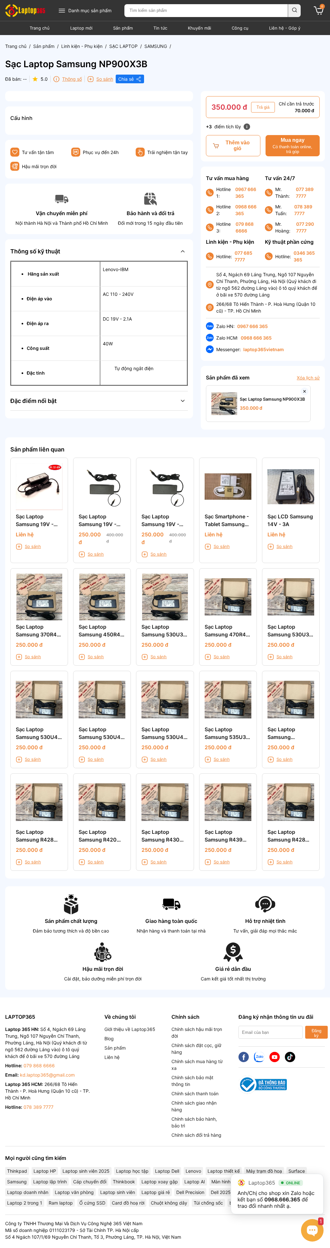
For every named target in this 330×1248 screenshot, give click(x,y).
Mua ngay (292, 145)
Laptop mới (81, 28)
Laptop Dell (167, 1171)
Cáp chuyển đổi (89, 1181)
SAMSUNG (155, 46)
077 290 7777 (305, 227)
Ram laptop (61, 1203)
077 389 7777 (305, 193)
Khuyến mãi (199, 28)
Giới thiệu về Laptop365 (129, 1029)
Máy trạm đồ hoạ (264, 1171)
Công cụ (240, 28)
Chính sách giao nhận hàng (194, 1106)
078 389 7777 (303, 210)
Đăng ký (316, 1033)
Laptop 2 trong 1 (24, 1203)
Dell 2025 (221, 1192)
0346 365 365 (304, 256)
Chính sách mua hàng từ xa (197, 1065)
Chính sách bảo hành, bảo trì (194, 1122)
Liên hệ (112, 1057)
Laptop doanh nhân (27, 1192)
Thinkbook (124, 1181)
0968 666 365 (246, 210)
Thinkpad (17, 1171)
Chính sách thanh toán (194, 1093)
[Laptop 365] (25, 10)
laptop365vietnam (263, 349)
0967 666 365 (245, 193)
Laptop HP (45, 1171)
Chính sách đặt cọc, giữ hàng (196, 1049)
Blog (109, 1038)
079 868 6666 (245, 227)
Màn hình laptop (228, 1181)
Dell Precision (190, 1192)
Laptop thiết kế (224, 1171)
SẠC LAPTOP (123, 46)
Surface (296, 1171)
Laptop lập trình (50, 1181)
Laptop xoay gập (159, 1181)
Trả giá (263, 107)
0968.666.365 (282, 1199)
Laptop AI (194, 1181)
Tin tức (160, 28)
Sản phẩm (123, 28)
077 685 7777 (243, 256)
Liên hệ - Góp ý (284, 28)
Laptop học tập (132, 1171)
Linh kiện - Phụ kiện (81, 46)
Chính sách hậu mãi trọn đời (196, 1032)
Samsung (17, 1181)
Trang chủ (40, 28)
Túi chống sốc (208, 1203)
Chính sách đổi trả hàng (196, 1135)
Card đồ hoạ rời (128, 1203)
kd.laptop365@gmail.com (47, 1075)
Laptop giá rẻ (155, 1192)
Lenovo (193, 1171)
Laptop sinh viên (117, 1192)
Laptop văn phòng (74, 1192)
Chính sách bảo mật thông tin (192, 1081)
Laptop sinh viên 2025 (86, 1171)
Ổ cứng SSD (92, 1203)
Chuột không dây (169, 1203)
